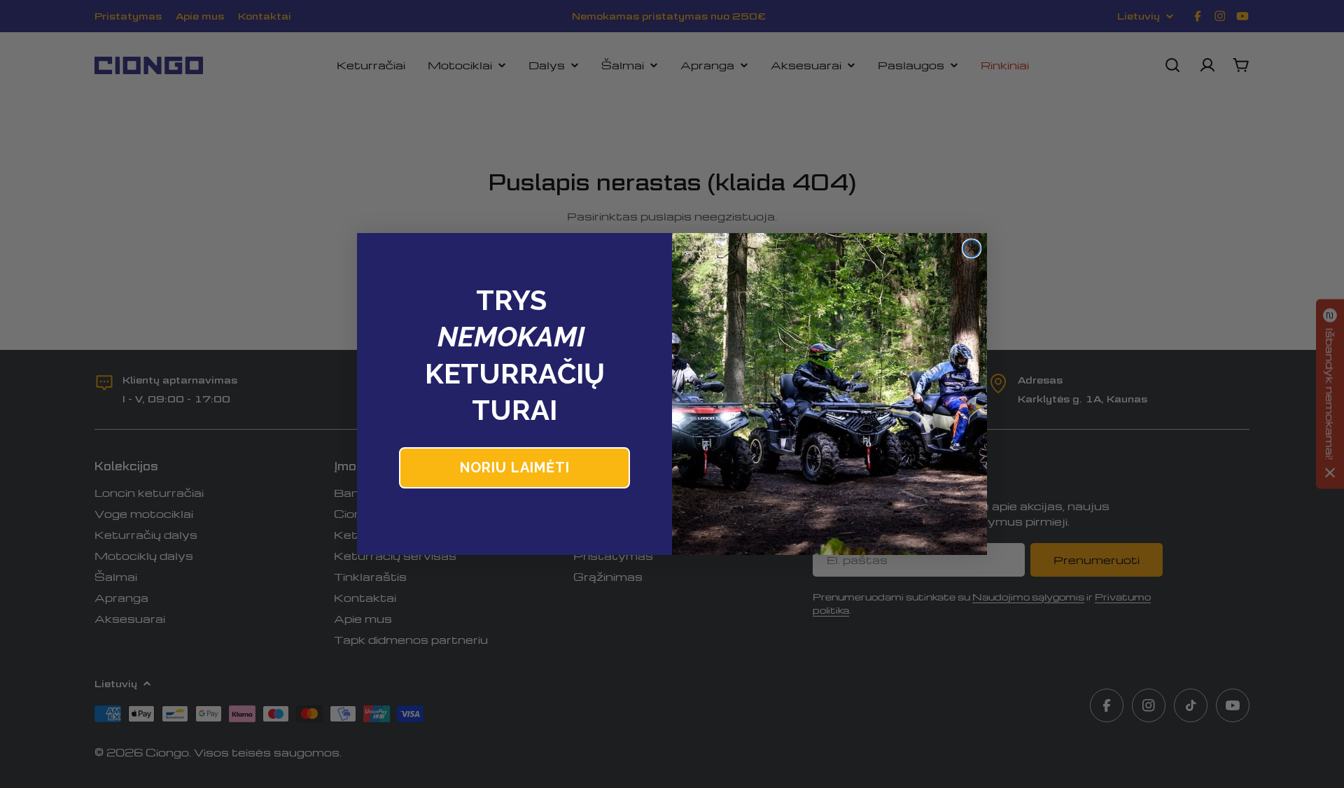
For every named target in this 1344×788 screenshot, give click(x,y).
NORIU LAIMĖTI (515, 467)
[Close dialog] (971, 248)
